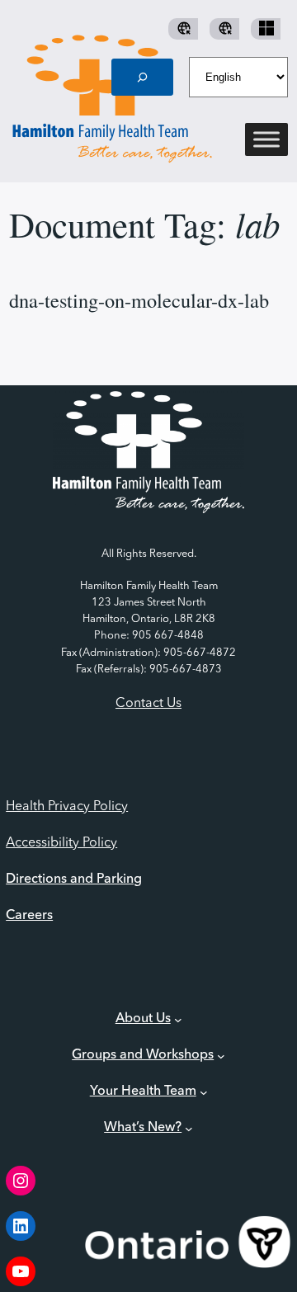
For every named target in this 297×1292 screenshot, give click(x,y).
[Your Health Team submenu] (204, 1092)
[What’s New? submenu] (189, 1129)
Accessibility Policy (61, 843)
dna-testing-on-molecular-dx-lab (139, 300)
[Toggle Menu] (266, 140)
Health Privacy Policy (67, 806)
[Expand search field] (142, 77)
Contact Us (149, 703)
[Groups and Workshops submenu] (221, 1056)
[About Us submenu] (178, 1020)
